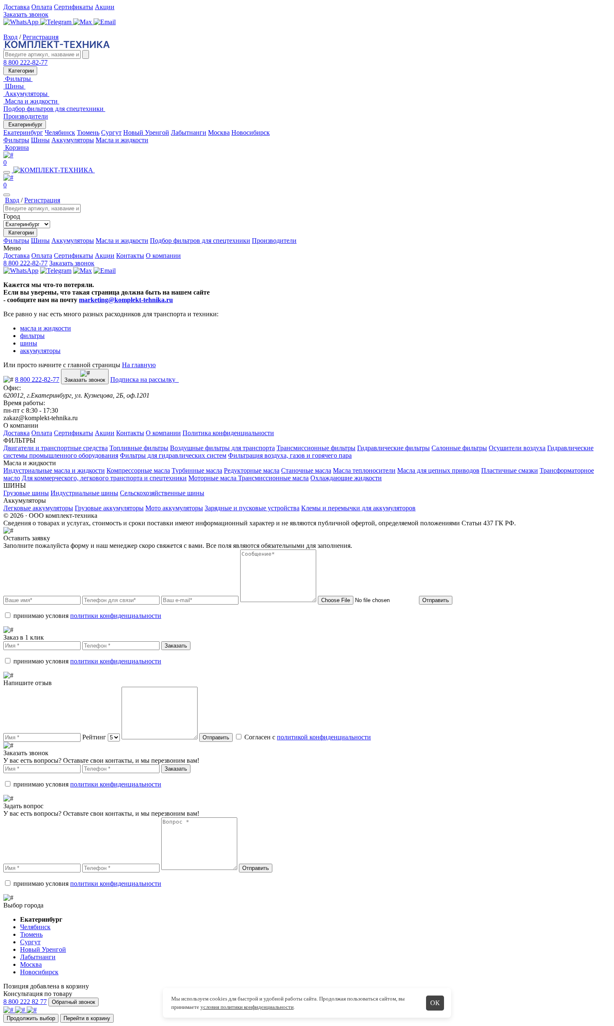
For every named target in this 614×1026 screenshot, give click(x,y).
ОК (435, 1002)
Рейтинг (94, 737)
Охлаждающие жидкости (346, 477)
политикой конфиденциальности (324, 737)
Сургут (111, 132)
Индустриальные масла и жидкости (54, 470)
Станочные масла (306, 470)
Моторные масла (213, 477)
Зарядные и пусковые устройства (252, 508)
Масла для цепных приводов (438, 470)
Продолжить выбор (31, 1018)
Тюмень (88, 132)
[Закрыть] (6, 195)
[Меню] (6, 172)
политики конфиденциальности (115, 615)
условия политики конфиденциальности (247, 1007)
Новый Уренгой (146, 132)
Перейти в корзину (86, 1018)
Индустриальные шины (84, 493)
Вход (10, 36)
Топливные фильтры (138, 447)
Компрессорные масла (138, 470)
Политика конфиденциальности (228, 432)
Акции (104, 6)
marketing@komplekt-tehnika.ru (126, 299)
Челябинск (60, 132)
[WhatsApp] (21, 21)
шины (28, 343)
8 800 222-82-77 (25, 62)
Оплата (41, 6)
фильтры (32, 335)
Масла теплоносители (364, 470)
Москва (219, 132)
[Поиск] (85, 54)
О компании (163, 255)
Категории (20, 71)
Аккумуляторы (72, 140)
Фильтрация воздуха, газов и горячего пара (290, 455)
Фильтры (16, 140)
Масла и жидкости (122, 140)
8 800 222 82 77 (25, 1001)
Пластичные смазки (509, 470)
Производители (25, 116)
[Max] (83, 21)
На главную (139, 364)
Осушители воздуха (517, 447)
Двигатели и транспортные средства (55, 447)
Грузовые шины (26, 493)
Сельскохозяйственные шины (162, 493)
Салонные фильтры (459, 447)
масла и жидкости (45, 328)
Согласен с (307, 737)
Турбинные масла (197, 470)
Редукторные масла (251, 470)
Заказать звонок (25, 14)
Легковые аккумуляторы (38, 508)
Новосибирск (250, 132)
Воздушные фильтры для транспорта (222, 447)
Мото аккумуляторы (174, 508)
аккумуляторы (40, 350)
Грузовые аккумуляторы (109, 508)
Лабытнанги (188, 132)
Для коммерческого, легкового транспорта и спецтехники (104, 477)
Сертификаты (73, 6)
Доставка (16, 6)
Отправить (435, 600)
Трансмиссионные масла (273, 477)
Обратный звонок (73, 1002)
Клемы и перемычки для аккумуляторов (358, 508)
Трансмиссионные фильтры (316, 447)
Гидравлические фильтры (393, 447)
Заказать (176, 646)
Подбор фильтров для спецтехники (200, 240)
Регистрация (40, 36)
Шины (40, 140)
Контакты (130, 255)
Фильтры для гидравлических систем (173, 455)
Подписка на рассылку (144, 379)
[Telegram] (56, 21)
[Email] (105, 21)
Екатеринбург (25, 124)
